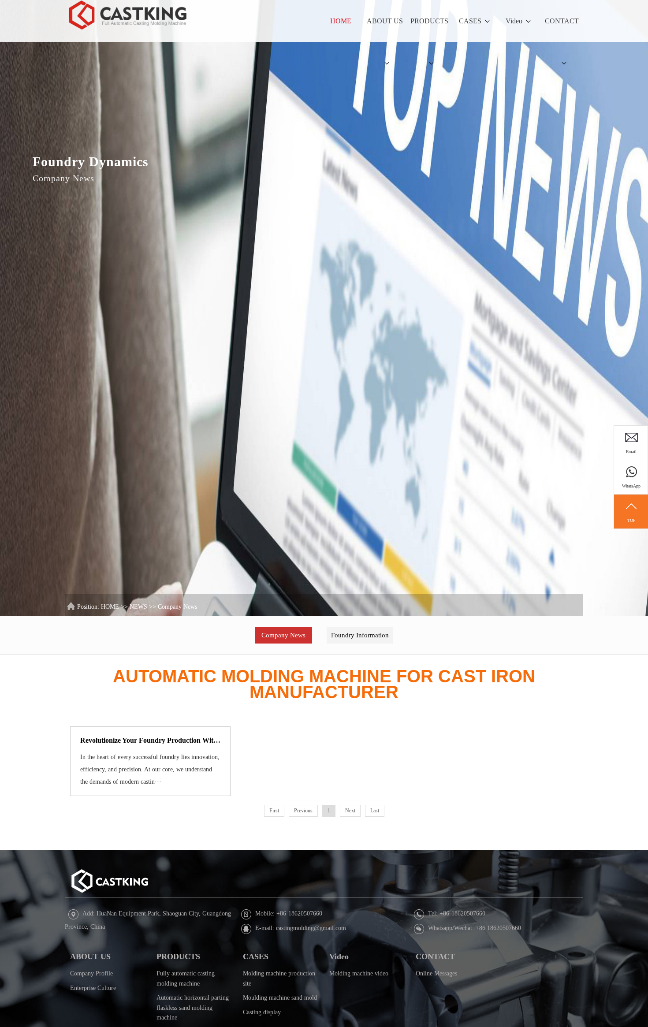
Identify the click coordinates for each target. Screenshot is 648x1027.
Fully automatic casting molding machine (185, 978)
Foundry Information (360, 635)
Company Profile (91, 973)
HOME (340, 21)
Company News (177, 606)
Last (374, 811)
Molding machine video (358, 973)
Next (350, 811)
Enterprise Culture (93, 987)
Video (514, 21)
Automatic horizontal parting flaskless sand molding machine (192, 1007)
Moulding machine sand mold (280, 997)
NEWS (138, 606)
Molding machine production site (279, 978)
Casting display (262, 1011)
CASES (470, 21)
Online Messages (436, 973)
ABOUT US (385, 21)
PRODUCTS (429, 21)
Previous (303, 811)
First (274, 811)
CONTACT (562, 21)
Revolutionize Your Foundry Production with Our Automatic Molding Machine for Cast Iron (150, 740)
